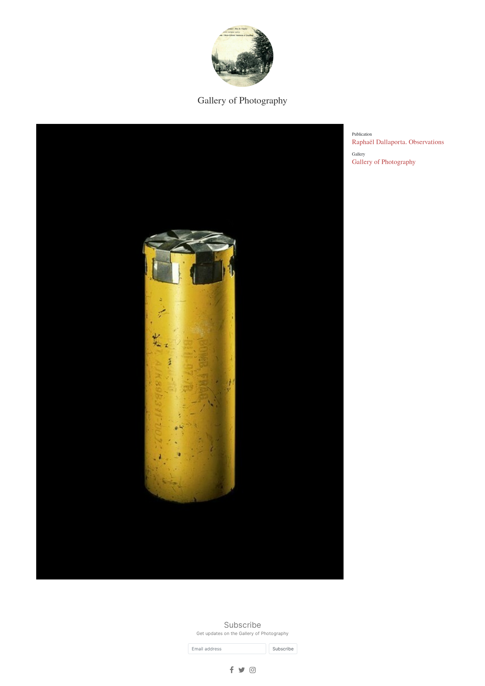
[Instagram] (252, 670)
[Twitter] (241, 670)
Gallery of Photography (242, 99)
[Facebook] (231, 670)
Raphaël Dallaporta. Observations (398, 141)
